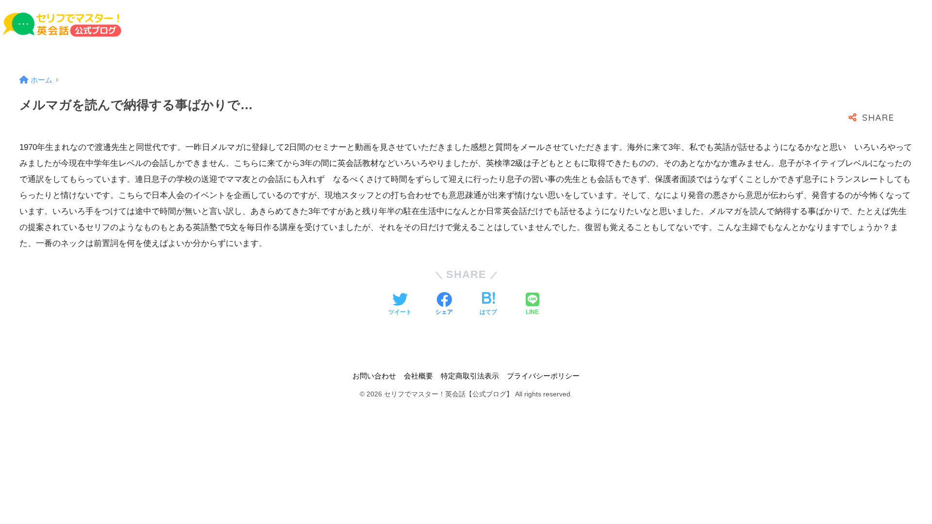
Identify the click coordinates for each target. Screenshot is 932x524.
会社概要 (418, 376)
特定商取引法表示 (470, 376)
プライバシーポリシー (543, 376)
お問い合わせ (374, 376)
